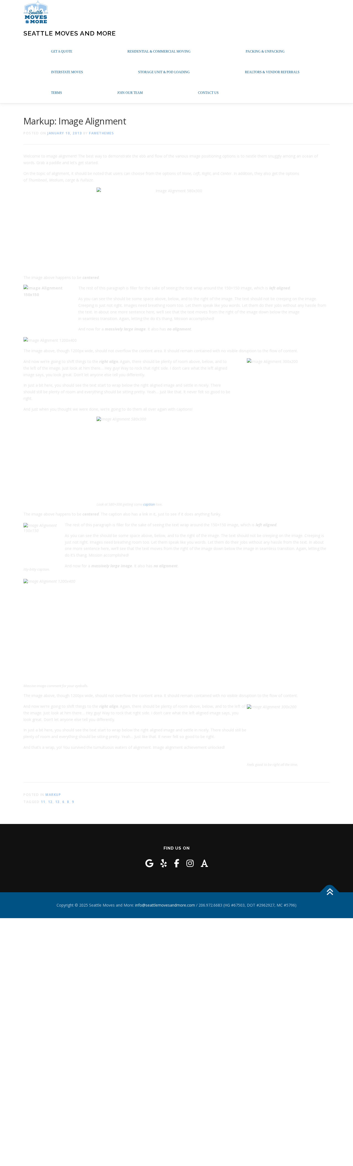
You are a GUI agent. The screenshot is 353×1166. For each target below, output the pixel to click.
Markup (53, 794)
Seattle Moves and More (69, 33)
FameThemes (101, 133)
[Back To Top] (329, 892)
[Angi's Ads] (204, 863)
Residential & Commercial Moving (159, 51)
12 (50, 801)
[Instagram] (190, 863)
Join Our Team (130, 93)
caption (149, 504)
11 (43, 801)
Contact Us (208, 93)
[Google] (149, 863)
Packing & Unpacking (265, 51)
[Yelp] (164, 863)
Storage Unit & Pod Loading (164, 72)
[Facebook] (176, 863)
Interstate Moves (67, 72)
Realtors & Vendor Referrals (272, 72)
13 (57, 801)
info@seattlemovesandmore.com (165, 905)
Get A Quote (61, 51)
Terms (56, 93)
